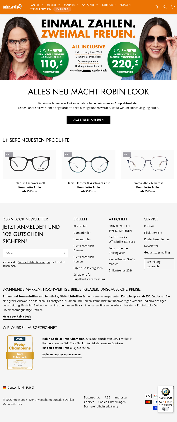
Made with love (12, 404)
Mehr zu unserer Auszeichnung (62, 354)
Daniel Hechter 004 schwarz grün (88, 183)
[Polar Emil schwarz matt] (29, 163)
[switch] (165, 409)
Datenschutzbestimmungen (34, 262)
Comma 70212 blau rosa (147, 183)
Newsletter (151, 246)
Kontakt (149, 226)
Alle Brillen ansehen (88, 120)
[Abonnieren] (64, 253)
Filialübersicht (153, 233)
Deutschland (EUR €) (20, 387)
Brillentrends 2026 (121, 270)
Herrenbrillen (82, 239)
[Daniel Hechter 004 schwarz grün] (88, 164)
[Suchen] (156, 7)
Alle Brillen (80, 226)
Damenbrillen (82, 233)
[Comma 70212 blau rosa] (147, 163)
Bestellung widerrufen (154, 264)
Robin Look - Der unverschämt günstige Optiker (43, 400)
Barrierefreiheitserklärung (101, 406)
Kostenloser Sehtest (157, 239)
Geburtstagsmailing (157, 252)
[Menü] (171, 388)
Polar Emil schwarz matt (29, 183)
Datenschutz (92, 397)
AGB (107, 397)
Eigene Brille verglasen (88, 268)
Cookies (89, 402)
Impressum (121, 397)
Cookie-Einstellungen (112, 402)
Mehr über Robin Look (17, 317)
